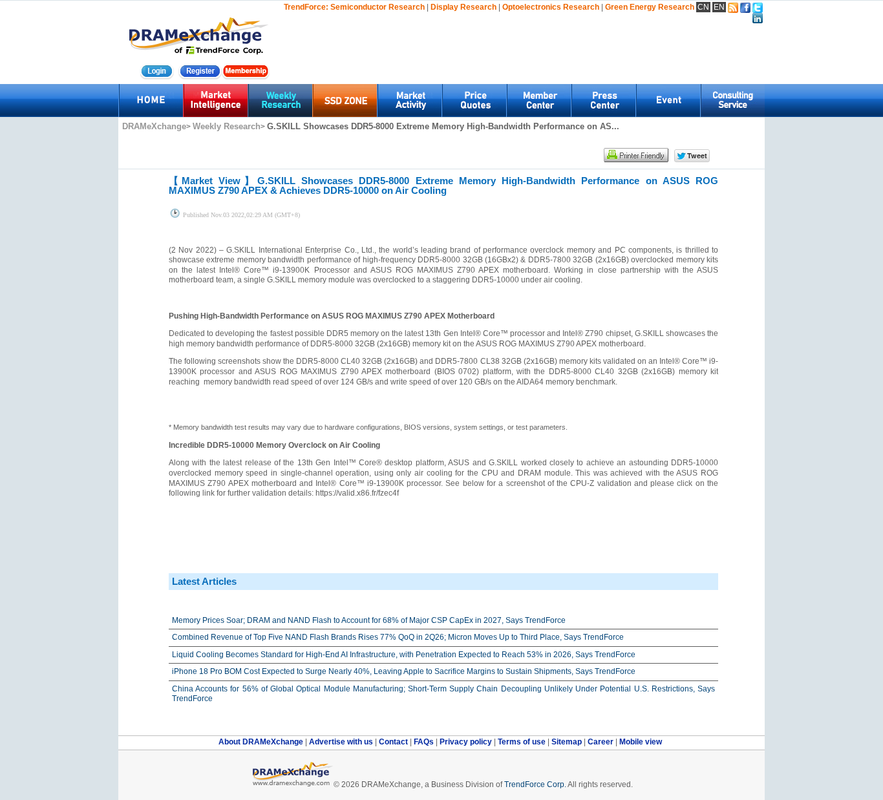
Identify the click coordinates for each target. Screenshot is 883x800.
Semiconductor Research (377, 7)
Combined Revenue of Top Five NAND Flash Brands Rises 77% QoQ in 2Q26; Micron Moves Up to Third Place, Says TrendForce (398, 637)
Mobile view (640, 741)
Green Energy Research (649, 7)
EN (719, 7)
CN (703, 7)
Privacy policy (467, 741)
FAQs (425, 741)
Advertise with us (342, 741)
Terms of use (523, 741)
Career (600, 741)
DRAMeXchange (154, 126)
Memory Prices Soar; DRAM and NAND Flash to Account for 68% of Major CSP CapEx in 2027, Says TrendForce (369, 620)
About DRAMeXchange (261, 741)
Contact (394, 741)
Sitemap (567, 741)
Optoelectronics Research (550, 7)
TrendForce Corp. (535, 784)
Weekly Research (227, 126)
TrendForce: (306, 7)
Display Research (463, 7)
